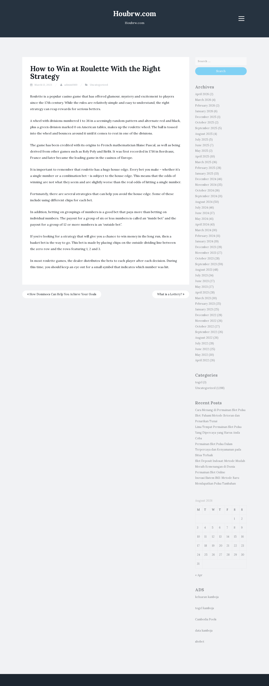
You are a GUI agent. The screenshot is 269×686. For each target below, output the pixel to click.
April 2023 (202, 292)
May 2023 (201, 287)
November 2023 (205, 253)
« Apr (198, 575)
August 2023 (203, 269)
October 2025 (204, 122)
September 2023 (206, 264)
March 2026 (203, 100)
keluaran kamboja (207, 597)
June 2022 (202, 349)
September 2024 (206, 196)
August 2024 (203, 202)
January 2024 (204, 241)
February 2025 (205, 168)
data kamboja (203, 630)
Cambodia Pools (205, 619)
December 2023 (205, 247)
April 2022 (202, 360)
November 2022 (205, 321)
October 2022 (204, 326)
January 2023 (204, 309)
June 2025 (202, 145)
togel (198, 382)
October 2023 (204, 258)
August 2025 (204, 134)
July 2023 (201, 275)
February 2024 (205, 236)
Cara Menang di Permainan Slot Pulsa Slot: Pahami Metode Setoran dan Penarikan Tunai (220, 415)
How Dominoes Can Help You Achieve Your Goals (62, 294)
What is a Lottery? (170, 294)
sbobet (199, 641)
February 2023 (205, 303)
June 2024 (202, 213)
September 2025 (206, 128)
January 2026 (204, 111)
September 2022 (206, 332)
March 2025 (203, 162)
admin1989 (70, 84)
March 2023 (203, 298)
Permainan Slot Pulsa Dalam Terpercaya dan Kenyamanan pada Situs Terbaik (218, 449)
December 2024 (205, 179)
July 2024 (201, 207)
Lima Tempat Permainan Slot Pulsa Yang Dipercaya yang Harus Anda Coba (218, 432)
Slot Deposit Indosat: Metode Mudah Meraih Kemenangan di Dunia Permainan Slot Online (220, 466)
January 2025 (204, 173)
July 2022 (201, 343)
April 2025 (202, 156)
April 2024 (202, 224)
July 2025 (201, 139)
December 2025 (205, 117)
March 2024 (203, 230)
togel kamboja (204, 608)
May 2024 (201, 219)
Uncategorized (99, 84)
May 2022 (201, 355)
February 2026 (205, 105)
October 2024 (204, 190)
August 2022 (203, 337)
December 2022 (205, 315)
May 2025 (201, 151)
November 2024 (205, 185)
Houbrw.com (134, 13)
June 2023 (202, 281)
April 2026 (202, 94)
